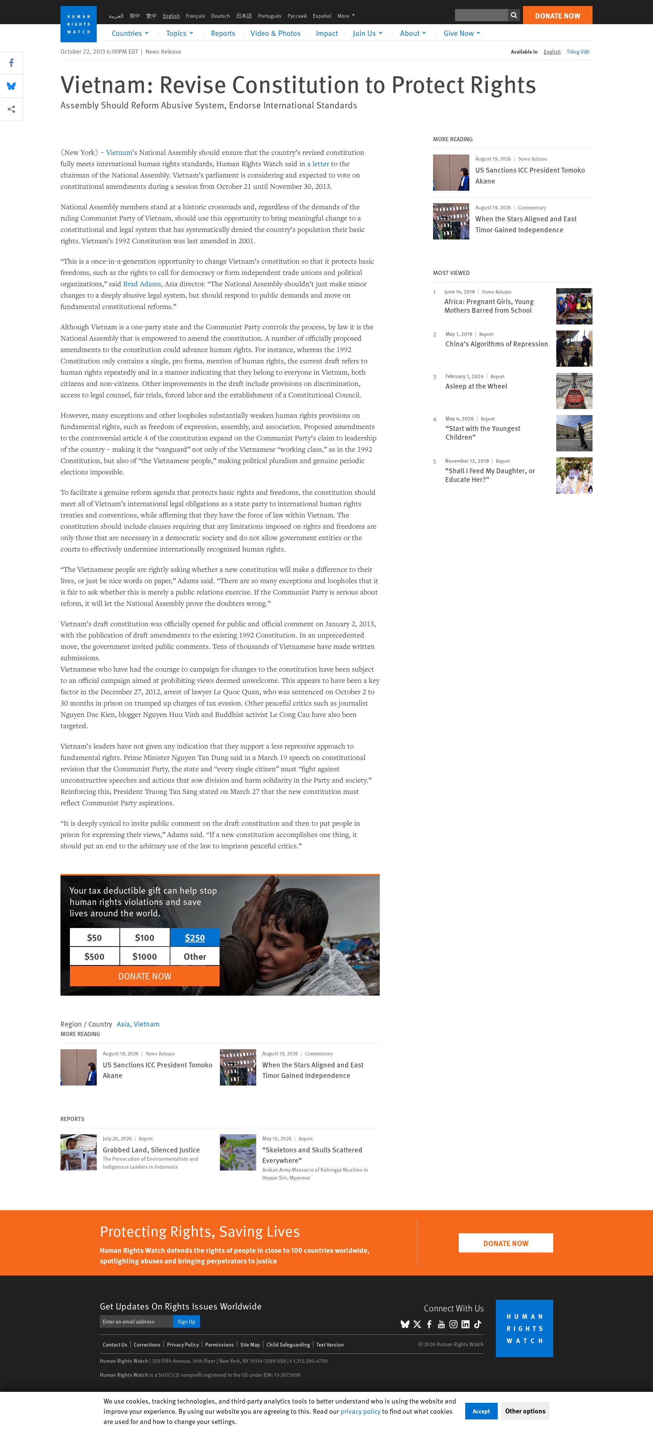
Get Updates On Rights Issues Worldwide (181, 1306)
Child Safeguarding (288, 1344)
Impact (327, 33)
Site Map (250, 1344)
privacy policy (360, 1411)
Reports (223, 33)
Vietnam (119, 152)
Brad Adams (142, 283)
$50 (94, 937)
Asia (123, 1023)
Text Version (330, 1344)
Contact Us (115, 1344)
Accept (481, 1411)
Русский (297, 15)
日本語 (244, 15)
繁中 (151, 15)
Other (195, 956)
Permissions (219, 1344)
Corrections (147, 1344)
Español (322, 15)
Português (270, 15)
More (348, 15)
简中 (135, 15)
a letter (318, 163)
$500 (94, 956)
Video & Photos (276, 33)
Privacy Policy (183, 1344)
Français (195, 15)
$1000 (144, 956)
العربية (116, 15)
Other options (525, 1411)
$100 (145, 937)
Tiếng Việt (578, 51)
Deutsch (220, 15)
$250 (195, 937)
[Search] (514, 15)
